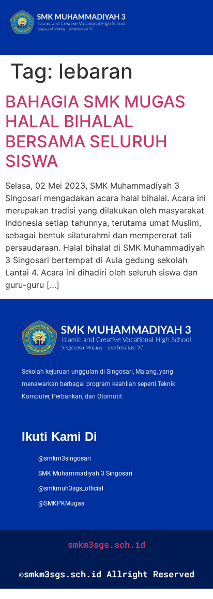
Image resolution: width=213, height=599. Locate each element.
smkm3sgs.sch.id (106, 544)
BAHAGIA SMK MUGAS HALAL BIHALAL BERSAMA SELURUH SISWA (95, 131)
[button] (194, 23)
